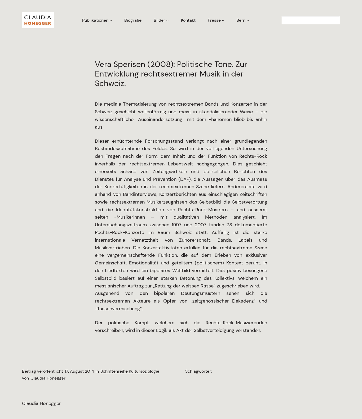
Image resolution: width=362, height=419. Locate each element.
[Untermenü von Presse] (223, 20)
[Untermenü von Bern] (247, 20)
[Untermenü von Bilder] (167, 20)
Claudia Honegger (41, 403)
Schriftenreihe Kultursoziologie (129, 371)
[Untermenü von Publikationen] (110, 20)
